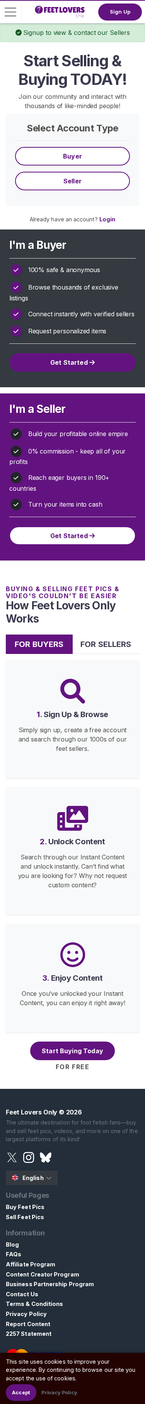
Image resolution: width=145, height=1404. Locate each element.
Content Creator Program (42, 1274)
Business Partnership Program (50, 1284)
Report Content (28, 1324)
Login (107, 219)
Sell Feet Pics (25, 1217)
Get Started (69, 362)
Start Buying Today (72, 1051)
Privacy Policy (26, 1314)
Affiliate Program (30, 1264)
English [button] (33, 1178)
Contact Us (22, 1294)
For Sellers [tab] (105, 644)
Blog (12, 1244)
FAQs (13, 1254)
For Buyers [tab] (39, 644)
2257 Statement (28, 1333)
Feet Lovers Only (31, 1112)
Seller (72, 181)
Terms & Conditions (34, 1304)
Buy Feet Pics (25, 1207)
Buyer (72, 156)
